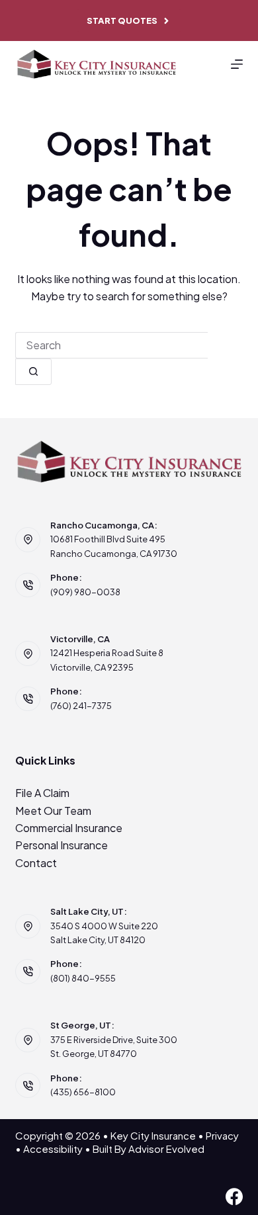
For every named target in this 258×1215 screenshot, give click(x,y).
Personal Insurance (61, 845)
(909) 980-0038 (85, 592)
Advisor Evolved (166, 1148)
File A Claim (42, 793)
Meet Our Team (53, 810)
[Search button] (33, 371)
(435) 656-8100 (83, 1092)
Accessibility (53, 1148)
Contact (36, 863)
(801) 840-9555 (83, 978)
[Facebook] (234, 1196)
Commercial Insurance (68, 828)
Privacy (222, 1135)
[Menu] (237, 64)
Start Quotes (122, 20)
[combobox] (111, 345)
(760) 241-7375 (81, 705)
